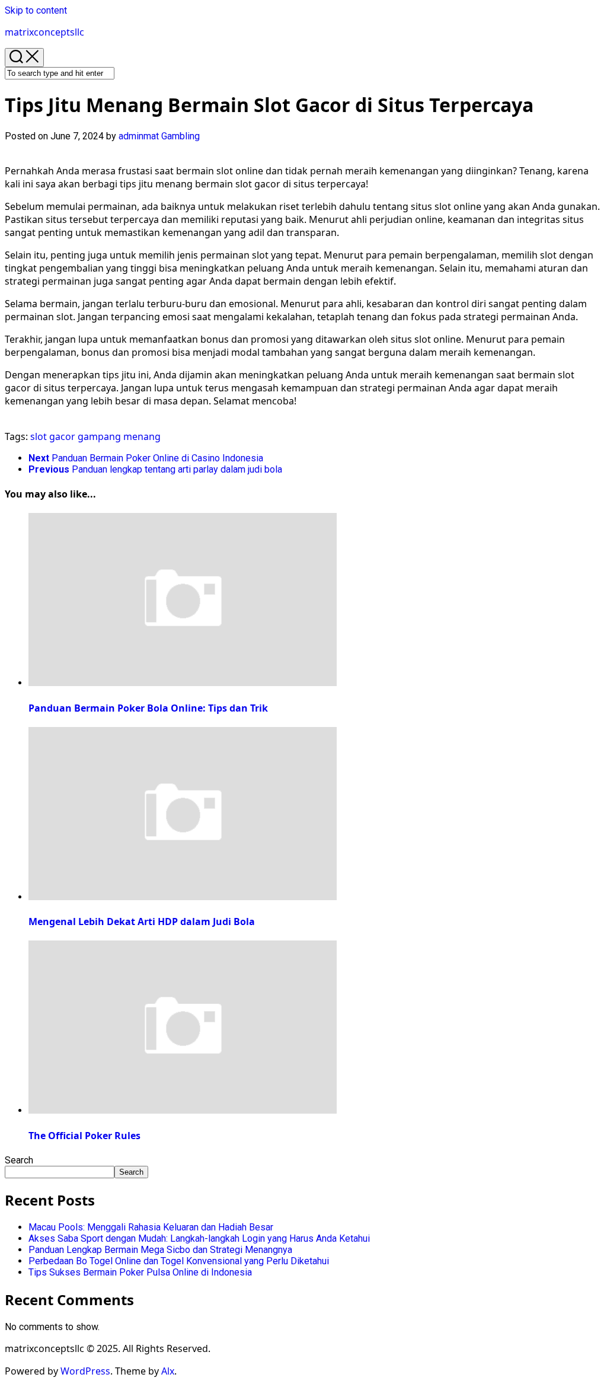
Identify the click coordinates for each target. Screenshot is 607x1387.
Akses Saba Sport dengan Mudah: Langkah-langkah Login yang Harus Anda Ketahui (199, 1238)
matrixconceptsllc (44, 32)
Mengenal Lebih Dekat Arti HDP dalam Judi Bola (141, 921)
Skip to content (36, 10)
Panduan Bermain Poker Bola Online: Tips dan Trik (148, 708)
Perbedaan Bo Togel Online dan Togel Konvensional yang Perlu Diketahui (178, 1261)
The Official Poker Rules (84, 1135)
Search (19, 1160)
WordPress (85, 1371)
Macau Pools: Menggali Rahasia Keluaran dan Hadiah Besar (150, 1227)
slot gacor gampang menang (95, 436)
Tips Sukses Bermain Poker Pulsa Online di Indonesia (140, 1272)
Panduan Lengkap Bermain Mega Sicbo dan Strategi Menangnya (160, 1249)
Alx (167, 1371)
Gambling (180, 136)
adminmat (139, 136)
